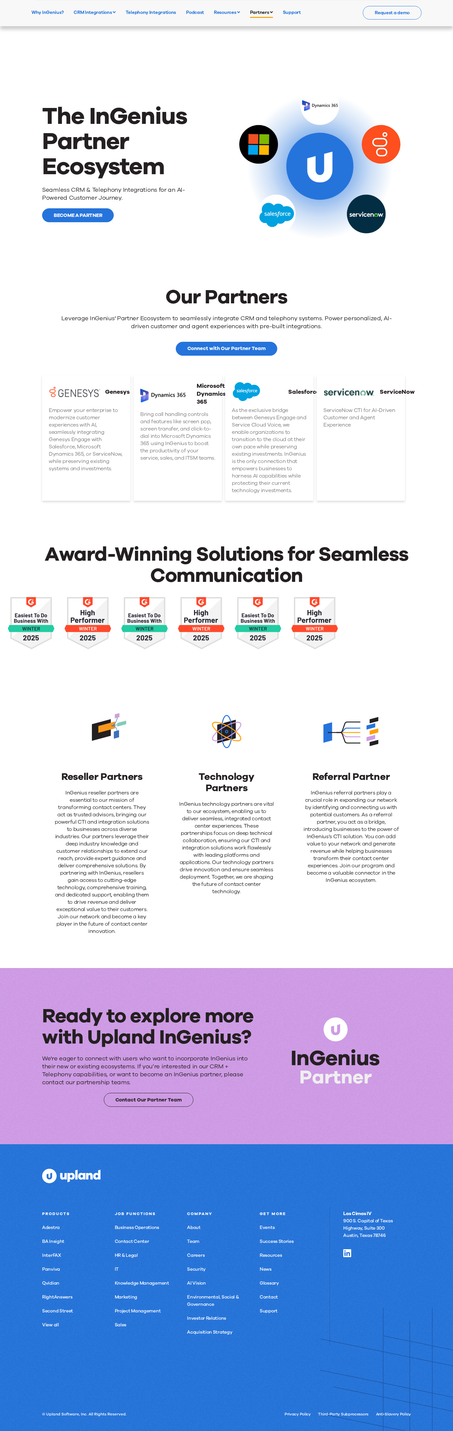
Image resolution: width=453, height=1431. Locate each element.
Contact (269, 1297)
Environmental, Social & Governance (213, 1300)
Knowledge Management (142, 1283)
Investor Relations (206, 1318)
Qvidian (50, 1283)
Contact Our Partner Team (148, 1100)
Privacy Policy (298, 1414)
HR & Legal (126, 1255)
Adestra (51, 1227)
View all (50, 1325)
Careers (196, 1255)
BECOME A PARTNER (78, 215)
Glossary (269, 1283)
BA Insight (53, 1241)
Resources (225, 12)
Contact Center (132, 1241)
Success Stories (277, 1241)
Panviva (51, 1269)
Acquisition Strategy (209, 1332)
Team (193, 1241)
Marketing (126, 1297)
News (266, 1269)
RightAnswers (57, 1297)
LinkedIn (347, 1253)
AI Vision (196, 1283)
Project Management (138, 1311)
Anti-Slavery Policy (393, 1414)
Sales (121, 1325)
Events (267, 1227)
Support (269, 1311)
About (194, 1227)
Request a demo (392, 13)
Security (196, 1269)
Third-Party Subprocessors (343, 1414)
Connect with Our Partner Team (226, 348)
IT (117, 1269)
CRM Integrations (93, 12)
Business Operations (137, 1227)
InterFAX (51, 1255)
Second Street (57, 1311)
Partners (260, 12)
